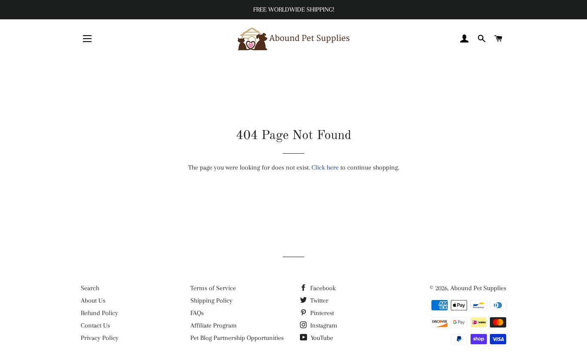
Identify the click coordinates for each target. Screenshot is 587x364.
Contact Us (95, 325)
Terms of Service (213, 288)
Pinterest (321, 313)
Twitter (318, 300)
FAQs (197, 313)
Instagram (323, 325)
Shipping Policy (211, 300)
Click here (325, 167)
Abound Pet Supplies (478, 288)
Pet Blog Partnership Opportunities (237, 338)
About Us (93, 300)
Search (90, 288)
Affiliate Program (213, 325)
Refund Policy (99, 313)
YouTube (321, 338)
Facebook (322, 288)
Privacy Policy (100, 338)
